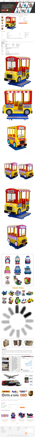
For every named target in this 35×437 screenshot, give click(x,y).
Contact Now (5, 421)
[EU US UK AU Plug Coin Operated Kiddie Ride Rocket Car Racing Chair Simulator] (5, 415)
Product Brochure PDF (25, 20)
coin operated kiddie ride (16, 400)
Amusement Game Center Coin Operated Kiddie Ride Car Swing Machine (21, 420)
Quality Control (20, 1)
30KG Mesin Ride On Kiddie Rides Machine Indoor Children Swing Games (13, 420)
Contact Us (23, 1)
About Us (14, 1)
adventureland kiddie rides (4, 400)
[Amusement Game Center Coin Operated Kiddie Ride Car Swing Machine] (21, 415)
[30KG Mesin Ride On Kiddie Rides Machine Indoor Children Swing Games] (13, 415)
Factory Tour (17, 1)
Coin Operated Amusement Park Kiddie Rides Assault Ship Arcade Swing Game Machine (30, 420)
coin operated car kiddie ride (10, 400)
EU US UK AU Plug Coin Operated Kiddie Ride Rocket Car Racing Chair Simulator (5, 420)
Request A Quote (28, 1)
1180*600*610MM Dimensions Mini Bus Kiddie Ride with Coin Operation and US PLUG (15, 13)
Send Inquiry (22, 407)
